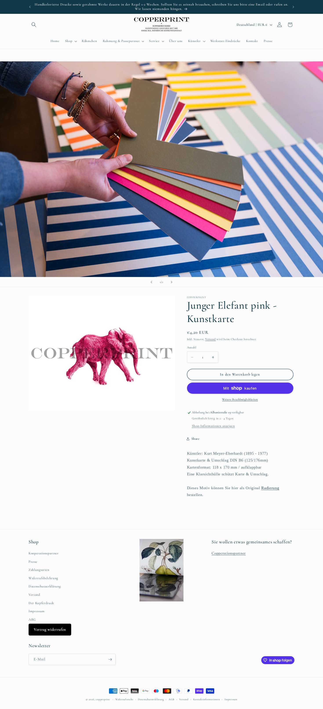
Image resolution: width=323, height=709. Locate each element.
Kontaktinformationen (206, 699)
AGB (171, 699)
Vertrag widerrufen (50, 629)
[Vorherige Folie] (151, 282)
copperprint (103, 699)
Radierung (270, 488)
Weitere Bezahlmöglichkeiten (240, 399)
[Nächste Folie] (171, 282)
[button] (34, 24)
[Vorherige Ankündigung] (30, 6)
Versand (210, 339)
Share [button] (195, 439)
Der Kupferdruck (41, 603)
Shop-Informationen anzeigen (213, 426)
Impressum (37, 611)
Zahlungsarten (39, 570)
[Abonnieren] (110, 659)
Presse (33, 562)
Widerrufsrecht (124, 699)
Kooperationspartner (44, 553)
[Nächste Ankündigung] (293, 6)
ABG (32, 619)
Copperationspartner (229, 553)
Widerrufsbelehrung (43, 578)
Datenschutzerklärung (45, 586)
